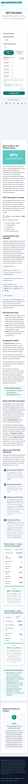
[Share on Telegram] (21, 103)
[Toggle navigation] (3, 5)
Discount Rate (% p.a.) (9, 44)
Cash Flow (9, 58)
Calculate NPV (14, 93)
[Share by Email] (25, 103)
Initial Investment (8, 37)
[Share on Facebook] (17, 103)
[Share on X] (14, 103)
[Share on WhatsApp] (2, 103)
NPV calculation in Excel (13, 394)
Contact (16, 780)
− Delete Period (18, 85)
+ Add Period (7, 85)
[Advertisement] (14, 25)
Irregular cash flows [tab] (8, 52)
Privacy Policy (8, 780)
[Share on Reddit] (10, 103)
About (2, 780)
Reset (22, 89)
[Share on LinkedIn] (6, 103)
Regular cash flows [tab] (19, 52)
